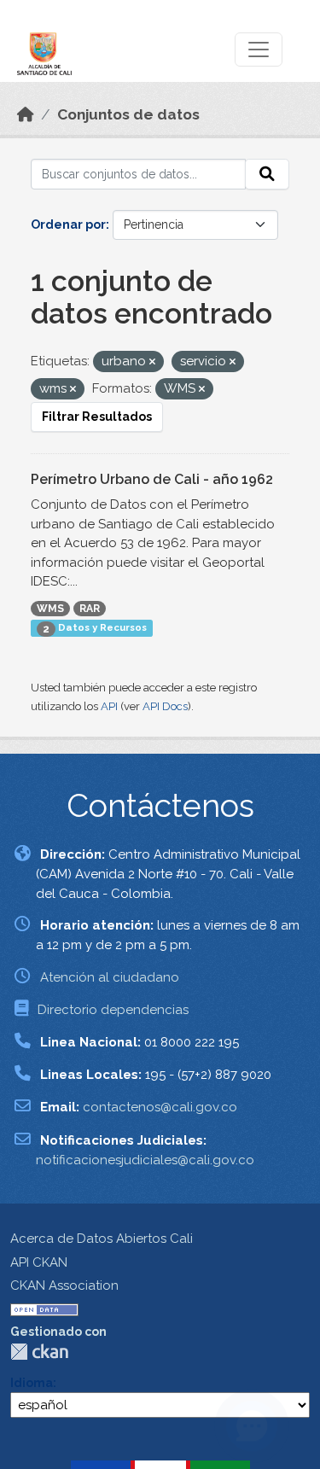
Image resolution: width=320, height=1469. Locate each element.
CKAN (39, 1352)
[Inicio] (25, 114)
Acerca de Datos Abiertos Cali (101, 1238)
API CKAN (38, 1262)
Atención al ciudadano (109, 977)
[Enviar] (267, 174)
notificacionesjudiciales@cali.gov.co (145, 1160)
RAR (89, 609)
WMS (50, 609)
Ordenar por (68, 224)
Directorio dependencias (113, 1009)
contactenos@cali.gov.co (160, 1107)
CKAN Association (64, 1285)
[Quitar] (152, 362)
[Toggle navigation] (258, 49)
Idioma (31, 1383)
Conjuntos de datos (128, 114)
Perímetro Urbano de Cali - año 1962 (152, 479)
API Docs (165, 706)
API (109, 706)
